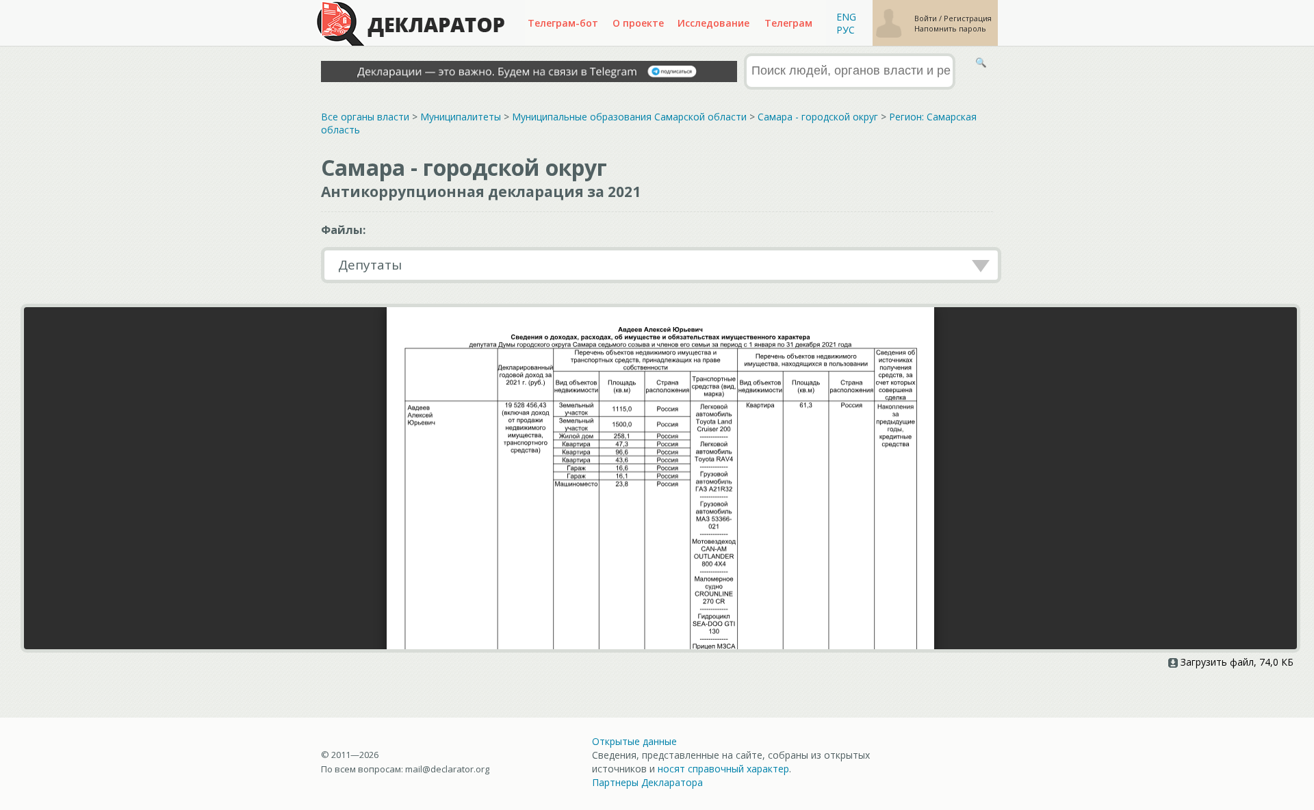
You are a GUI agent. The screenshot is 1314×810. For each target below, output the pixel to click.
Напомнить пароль (950, 28)
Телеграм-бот (563, 22)
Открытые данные (634, 741)
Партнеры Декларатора (647, 782)
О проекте (638, 22)
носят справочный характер (723, 768)
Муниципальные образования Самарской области (629, 116)
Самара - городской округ (818, 116)
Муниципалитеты (460, 116)
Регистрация (968, 18)
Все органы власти (365, 116)
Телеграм (788, 22)
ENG (846, 16)
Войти (926, 18)
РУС (845, 29)
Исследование (713, 22)
